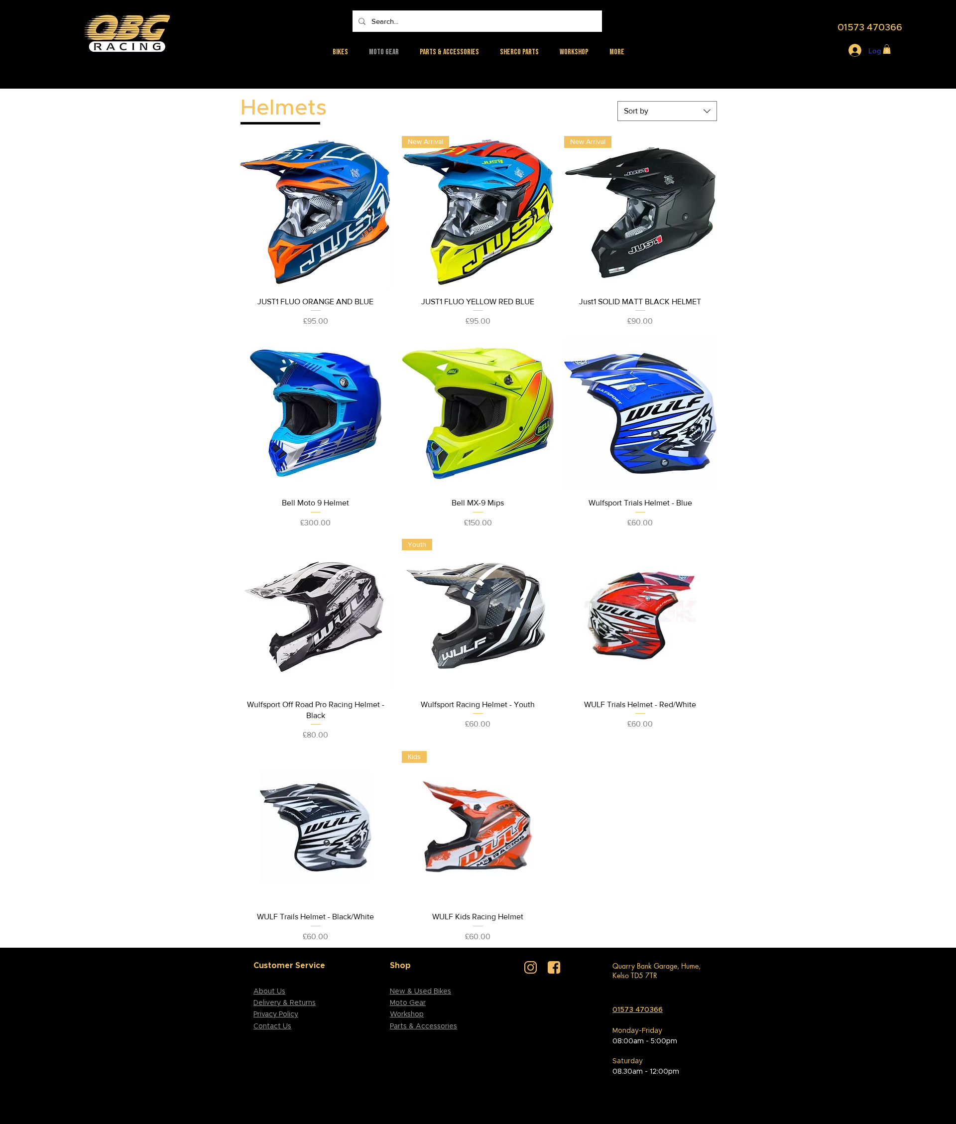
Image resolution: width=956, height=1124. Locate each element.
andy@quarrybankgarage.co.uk (659, 994)
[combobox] (667, 111)
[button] (887, 49)
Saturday (627, 1061)
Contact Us (272, 1026)
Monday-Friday (637, 1030)
